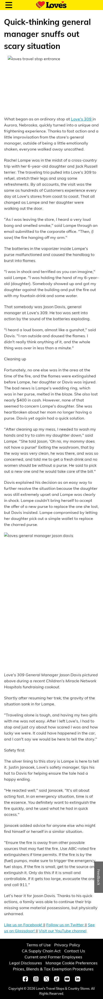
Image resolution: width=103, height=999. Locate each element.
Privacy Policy (67, 944)
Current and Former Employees (53, 956)
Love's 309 (81, 118)
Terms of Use (38, 944)
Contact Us (74, 950)
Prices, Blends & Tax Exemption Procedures (53, 968)
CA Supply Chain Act (41, 950)
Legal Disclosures (25, 962)
